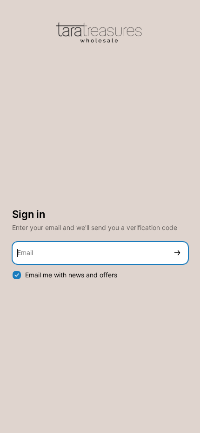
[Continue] (177, 253)
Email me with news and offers (71, 275)
